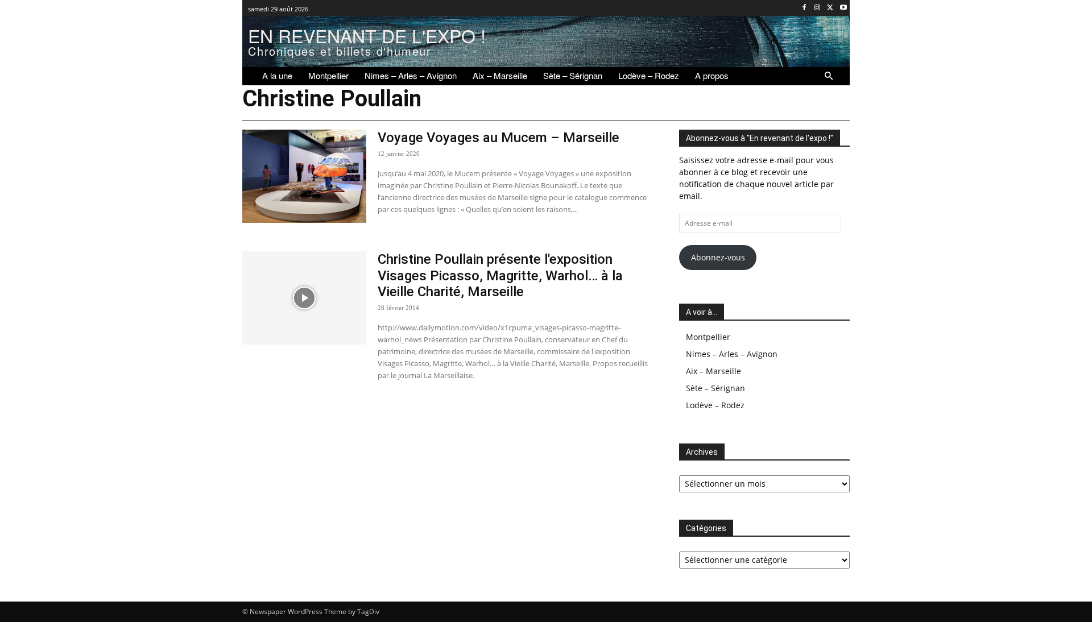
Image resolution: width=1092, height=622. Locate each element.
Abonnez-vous (718, 257)
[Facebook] (804, 8)
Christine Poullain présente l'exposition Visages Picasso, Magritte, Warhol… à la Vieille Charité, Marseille (500, 275)
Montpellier (708, 336)
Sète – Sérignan (715, 388)
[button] (829, 76)
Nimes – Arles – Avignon (731, 354)
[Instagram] (817, 8)
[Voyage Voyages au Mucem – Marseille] (304, 176)
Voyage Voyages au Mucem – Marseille (498, 138)
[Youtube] (843, 8)
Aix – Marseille (713, 371)
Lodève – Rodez (715, 405)
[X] (830, 8)
